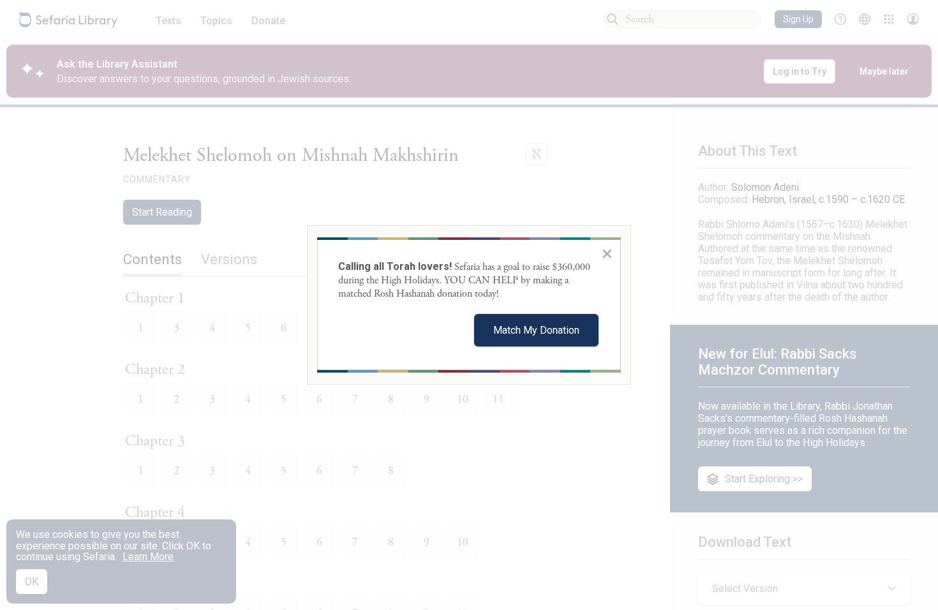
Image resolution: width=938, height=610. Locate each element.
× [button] (607, 253)
